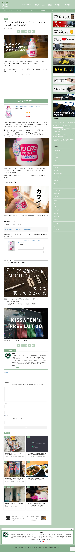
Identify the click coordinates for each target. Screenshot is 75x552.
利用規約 (51, 547)
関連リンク (36, 4)
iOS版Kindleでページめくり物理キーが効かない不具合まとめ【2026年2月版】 (63, 139)
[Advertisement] (26, 87)
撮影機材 (50, 4)
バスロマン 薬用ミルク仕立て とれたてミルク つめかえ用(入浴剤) (31, 241)
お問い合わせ (68, 4)
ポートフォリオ (58, 4)
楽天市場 (28, 116)
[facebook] (22, 31)
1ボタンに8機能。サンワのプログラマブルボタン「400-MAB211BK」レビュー (64, 135)
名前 (5, 403)
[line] (33, 31)
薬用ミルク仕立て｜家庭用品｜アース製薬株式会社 (18, 229)
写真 (43, 4)
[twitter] (18, 31)
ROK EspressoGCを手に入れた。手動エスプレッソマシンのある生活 (64, 126)
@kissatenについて (26, 4)
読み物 (6, 372)
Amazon (28, 112)
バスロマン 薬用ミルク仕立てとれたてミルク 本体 (26, 106)
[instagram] (16, 367)
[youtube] (18, 367)
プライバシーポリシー (44, 547)
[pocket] (25, 31)
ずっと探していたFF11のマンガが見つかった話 (64, 122)
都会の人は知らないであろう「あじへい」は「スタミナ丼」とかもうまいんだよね (37, 480)
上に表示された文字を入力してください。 (14, 418)
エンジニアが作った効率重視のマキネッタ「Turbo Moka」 (63, 130)
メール (6, 409)
